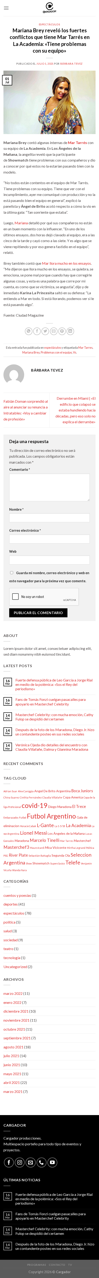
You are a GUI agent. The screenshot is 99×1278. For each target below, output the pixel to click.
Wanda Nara (19, 870)
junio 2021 (11, 1064)
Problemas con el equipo (56, 352)
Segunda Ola (61, 855)
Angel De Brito (44, 791)
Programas (36, 1264)
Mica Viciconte (55, 847)
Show (29, 863)
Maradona (22, 841)
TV (70, 1264)
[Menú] (6, 8)
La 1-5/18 (60, 826)
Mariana (21, 223)
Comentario (19, 469)
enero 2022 (12, 1002)
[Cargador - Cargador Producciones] (49, 8)
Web (12, 551)
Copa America (73, 797)
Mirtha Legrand (76, 847)
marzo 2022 (13, 993)
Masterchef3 (16, 847)
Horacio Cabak (28, 826)
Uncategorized (15, 966)
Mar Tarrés (77, 142)
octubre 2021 (14, 1029)
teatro (8, 948)
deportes (10, 904)
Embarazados (10, 817)
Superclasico (57, 863)
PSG (5, 855)
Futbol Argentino (51, 816)
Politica (90, 847)
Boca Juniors (82, 790)
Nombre (16, 509)
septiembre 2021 (17, 1038)
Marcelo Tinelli (44, 840)
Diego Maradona (60, 807)
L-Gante (45, 825)
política (9, 922)
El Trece (79, 806)
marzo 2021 (13, 1091)
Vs (74, 352)
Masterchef (82, 841)
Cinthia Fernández (31, 797)
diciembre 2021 (16, 1011)
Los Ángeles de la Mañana (66, 833)
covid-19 (34, 805)
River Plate (18, 855)
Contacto (57, 1264)
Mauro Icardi (37, 847)
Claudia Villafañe (52, 797)
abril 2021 (11, 1082)
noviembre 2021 (16, 1020)
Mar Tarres (85, 347)
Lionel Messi (33, 833)
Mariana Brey (31, 352)
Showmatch (41, 863)
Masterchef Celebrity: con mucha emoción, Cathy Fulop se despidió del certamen (54, 716)
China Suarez (11, 797)
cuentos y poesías (17, 895)
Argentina (63, 791)
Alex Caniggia (26, 791)
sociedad (10, 940)
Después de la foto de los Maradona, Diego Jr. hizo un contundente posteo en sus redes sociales (54, 731)
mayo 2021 (12, 1073)
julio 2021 (11, 1055)
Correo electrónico (25, 530)
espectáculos (49, 24)
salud (7, 931)
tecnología (11, 957)
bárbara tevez (71, 63)
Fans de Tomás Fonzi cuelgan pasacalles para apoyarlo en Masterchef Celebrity (50, 701)
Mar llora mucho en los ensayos (66, 263)
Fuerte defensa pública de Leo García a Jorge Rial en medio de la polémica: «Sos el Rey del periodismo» (54, 684)
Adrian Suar (10, 791)
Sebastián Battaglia (40, 855)
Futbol (22, 817)
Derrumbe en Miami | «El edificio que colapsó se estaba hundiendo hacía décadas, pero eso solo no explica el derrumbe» (75, 410)
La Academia (78, 825)
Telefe (72, 862)
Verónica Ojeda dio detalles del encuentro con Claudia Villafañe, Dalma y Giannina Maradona (51, 747)
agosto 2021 (13, 1047)
